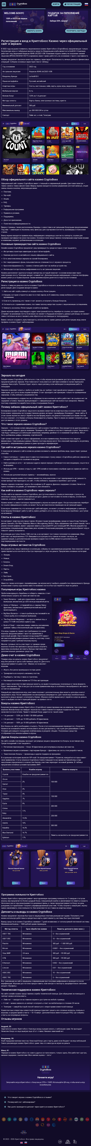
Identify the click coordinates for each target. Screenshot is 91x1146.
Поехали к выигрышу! (45, 1079)
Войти (56, 4)
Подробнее (79, 31)
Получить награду (32, 31)
